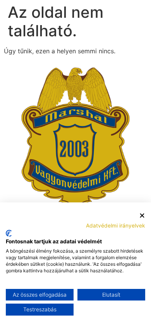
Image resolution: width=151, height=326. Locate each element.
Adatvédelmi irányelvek (115, 225)
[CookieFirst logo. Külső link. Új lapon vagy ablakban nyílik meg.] (9, 233)
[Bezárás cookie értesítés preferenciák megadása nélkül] (142, 216)
